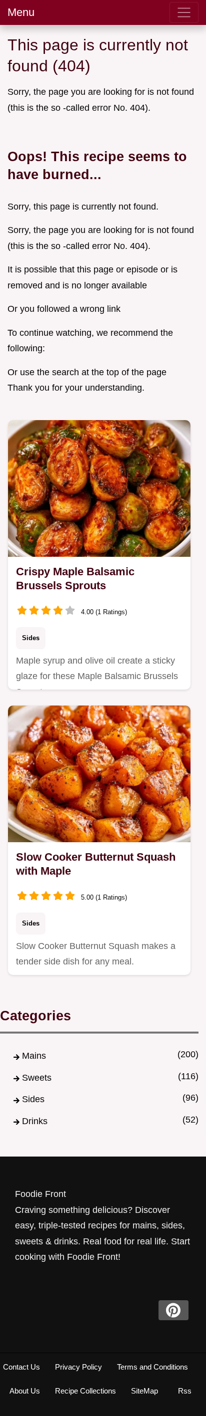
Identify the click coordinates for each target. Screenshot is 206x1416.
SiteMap (144, 1391)
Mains (34, 1056)
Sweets (37, 1078)
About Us (25, 1391)
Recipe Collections (85, 1391)
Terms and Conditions (152, 1367)
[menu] (184, 12)
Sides (31, 638)
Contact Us (21, 1367)
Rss (185, 1391)
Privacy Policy (78, 1367)
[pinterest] (173, 1310)
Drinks (35, 1121)
